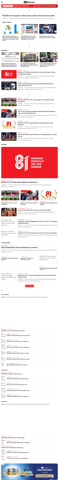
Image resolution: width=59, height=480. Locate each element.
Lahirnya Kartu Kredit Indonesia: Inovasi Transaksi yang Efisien (37, 233)
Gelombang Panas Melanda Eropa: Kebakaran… (48, 259)
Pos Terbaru (5, 294)
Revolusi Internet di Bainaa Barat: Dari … (17, 384)
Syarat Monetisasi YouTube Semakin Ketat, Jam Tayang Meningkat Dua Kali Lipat (9, 38)
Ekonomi (20, 231)
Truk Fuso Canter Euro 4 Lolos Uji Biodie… (18, 458)
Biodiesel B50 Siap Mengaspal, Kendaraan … (12, 447)
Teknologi (4, 370)
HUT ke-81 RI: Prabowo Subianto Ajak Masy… (9, 203)
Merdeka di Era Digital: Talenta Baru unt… (12, 374)
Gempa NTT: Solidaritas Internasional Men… (7, 259)
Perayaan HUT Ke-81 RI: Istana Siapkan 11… (18, 341)
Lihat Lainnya (29, 286)
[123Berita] (29, 2)
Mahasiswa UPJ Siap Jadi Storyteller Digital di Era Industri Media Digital (45, 38)
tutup (3, 464)
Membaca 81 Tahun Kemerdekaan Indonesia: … (20, 182)
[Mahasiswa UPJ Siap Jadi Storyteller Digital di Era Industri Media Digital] (48, 29)
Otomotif (4, 401)
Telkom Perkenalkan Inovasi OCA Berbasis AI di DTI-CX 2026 (29, 37)
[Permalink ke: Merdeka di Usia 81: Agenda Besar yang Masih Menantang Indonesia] (29, 195)
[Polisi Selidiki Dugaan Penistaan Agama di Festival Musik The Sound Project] (29, 57)
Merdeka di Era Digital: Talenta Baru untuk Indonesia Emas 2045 (28, 16)
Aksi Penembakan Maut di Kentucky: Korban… (20, 247)
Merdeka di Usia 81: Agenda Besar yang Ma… (29, 203)
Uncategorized (21, 208)
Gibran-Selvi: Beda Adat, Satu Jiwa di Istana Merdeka (34, 210)
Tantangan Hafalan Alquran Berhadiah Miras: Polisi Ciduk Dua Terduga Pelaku (10, 65)
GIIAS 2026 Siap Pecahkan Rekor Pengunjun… (18, 442)
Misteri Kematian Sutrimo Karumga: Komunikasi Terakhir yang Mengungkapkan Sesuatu (48, 65)
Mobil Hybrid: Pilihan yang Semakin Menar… (18, 452)
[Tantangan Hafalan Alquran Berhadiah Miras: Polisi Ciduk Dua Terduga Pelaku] (10, 57)
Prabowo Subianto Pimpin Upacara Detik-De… (46, 203)
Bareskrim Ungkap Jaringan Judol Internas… (29, 269)
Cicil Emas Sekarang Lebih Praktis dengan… (18, 378)
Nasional (20, 70)
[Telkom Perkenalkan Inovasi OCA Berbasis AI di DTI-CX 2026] (29, 29)
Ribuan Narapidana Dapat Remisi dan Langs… (18, 359)
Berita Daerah (21, 219)
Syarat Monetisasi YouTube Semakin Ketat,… (19, 390)
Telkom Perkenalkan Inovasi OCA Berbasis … (18, 396)
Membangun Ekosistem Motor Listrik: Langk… (13, 437)
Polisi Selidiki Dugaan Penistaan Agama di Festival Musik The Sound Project (28, 65)
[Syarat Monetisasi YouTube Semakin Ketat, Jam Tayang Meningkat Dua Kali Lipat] (11, 29)
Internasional (4, 245)
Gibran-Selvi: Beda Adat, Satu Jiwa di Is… (17, 365)
